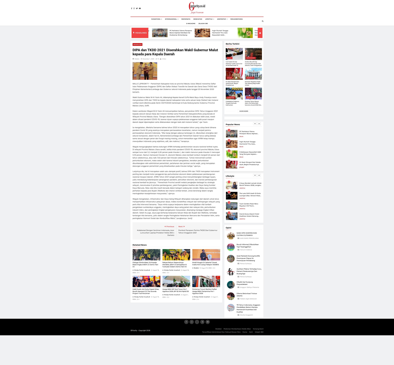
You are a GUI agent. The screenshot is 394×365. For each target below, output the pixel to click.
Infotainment (251, 58)
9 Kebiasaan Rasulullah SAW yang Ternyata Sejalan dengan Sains (241, 33)
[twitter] (136, 8)
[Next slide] (259, 123)
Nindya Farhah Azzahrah (142, 270)
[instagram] (134, 8)
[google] (202, 322)
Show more (243, 111)
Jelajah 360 (203, 23)
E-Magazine (190, 23)
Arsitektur (221, 19)
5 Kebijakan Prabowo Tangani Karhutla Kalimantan (232, 103)
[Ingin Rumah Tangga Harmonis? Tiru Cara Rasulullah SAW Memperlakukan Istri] (178, 33)
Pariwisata (185, 19)
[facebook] (132, 8)
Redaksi (218, 329)
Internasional (171, 19)
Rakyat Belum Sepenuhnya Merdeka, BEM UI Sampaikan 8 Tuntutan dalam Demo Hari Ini (174, 264)
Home (245, 332)
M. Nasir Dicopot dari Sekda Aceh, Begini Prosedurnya (232, 83)
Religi (241, 136)
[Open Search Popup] (262, 21)
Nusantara (155, 19)
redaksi (137, 59)
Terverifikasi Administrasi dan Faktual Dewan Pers (221, 332)
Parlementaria (236, 19)
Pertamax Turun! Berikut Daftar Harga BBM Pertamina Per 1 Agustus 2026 (204, 291)
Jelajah (229, 58)
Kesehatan (197, 19)
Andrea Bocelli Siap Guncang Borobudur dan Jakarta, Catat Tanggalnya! (253, 63)
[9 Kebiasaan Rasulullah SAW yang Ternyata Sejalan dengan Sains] (220, 33)
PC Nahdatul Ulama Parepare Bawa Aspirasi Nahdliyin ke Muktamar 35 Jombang (156, 33)
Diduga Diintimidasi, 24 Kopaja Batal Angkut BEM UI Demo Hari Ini (145, 264)
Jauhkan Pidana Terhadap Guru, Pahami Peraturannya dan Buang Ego (249, 271)
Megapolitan (137, 44)
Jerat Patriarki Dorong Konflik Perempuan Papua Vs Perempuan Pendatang (248, 258)
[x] (197, 322)
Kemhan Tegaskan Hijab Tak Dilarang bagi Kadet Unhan (252, 83)
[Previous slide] (255, 123)
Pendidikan (250, 78)
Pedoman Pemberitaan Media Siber (237, 329)
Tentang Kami (258, 329)
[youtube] (139, 8)
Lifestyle (208, 19)
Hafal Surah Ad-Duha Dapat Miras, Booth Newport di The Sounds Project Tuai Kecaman (146, 291)
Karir (251, 332)
